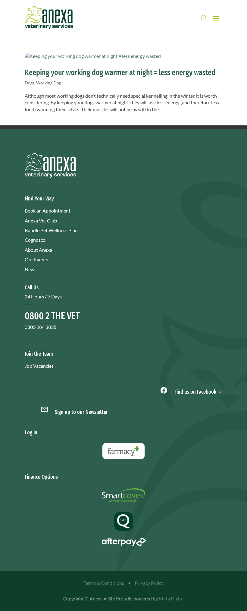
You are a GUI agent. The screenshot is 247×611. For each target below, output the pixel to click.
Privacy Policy (149, 583)
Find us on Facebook (194, 391)
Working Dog (48, 82)
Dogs (29, 82)
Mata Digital (172, 598)
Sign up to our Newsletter (81, 412)
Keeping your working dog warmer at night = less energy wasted (120, 72)
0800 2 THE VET (52, 316)
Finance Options (41, 477)
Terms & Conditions (103, 583)
